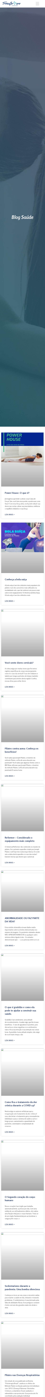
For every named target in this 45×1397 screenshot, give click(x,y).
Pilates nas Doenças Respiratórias (22, 1375)
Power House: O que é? (17, 492)
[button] (37, 4)
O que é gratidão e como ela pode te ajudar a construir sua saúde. (20, 1010)
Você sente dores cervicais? (19, 662)
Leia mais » (10, 514)
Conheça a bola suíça (16, 579)
